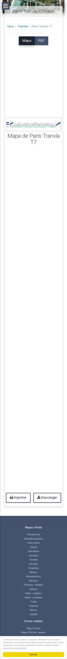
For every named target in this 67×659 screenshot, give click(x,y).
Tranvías (23, 26)
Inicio (10, 26)
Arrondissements (33, 538)
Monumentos (33, 576)
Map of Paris (34, 628)
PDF (41, 41)
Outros (33, 547)
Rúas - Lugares (33, 593)
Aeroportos (33, 534)
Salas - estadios (33, 597)
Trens (33, 601)
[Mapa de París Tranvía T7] (33, 124)
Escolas (33, 563)
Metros (34, 572)
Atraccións (33, 542)
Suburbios (33, 551)
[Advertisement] (33, 78)
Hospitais (33, 567)
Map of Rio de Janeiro (33, 632)
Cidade (34, 614)
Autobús (33, 555)
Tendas (33, 559)
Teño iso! (33, 654)
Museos (33, 580)
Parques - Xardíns (33, 584)
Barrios (33, 589)
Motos (33, 609)
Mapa (26, 41)
